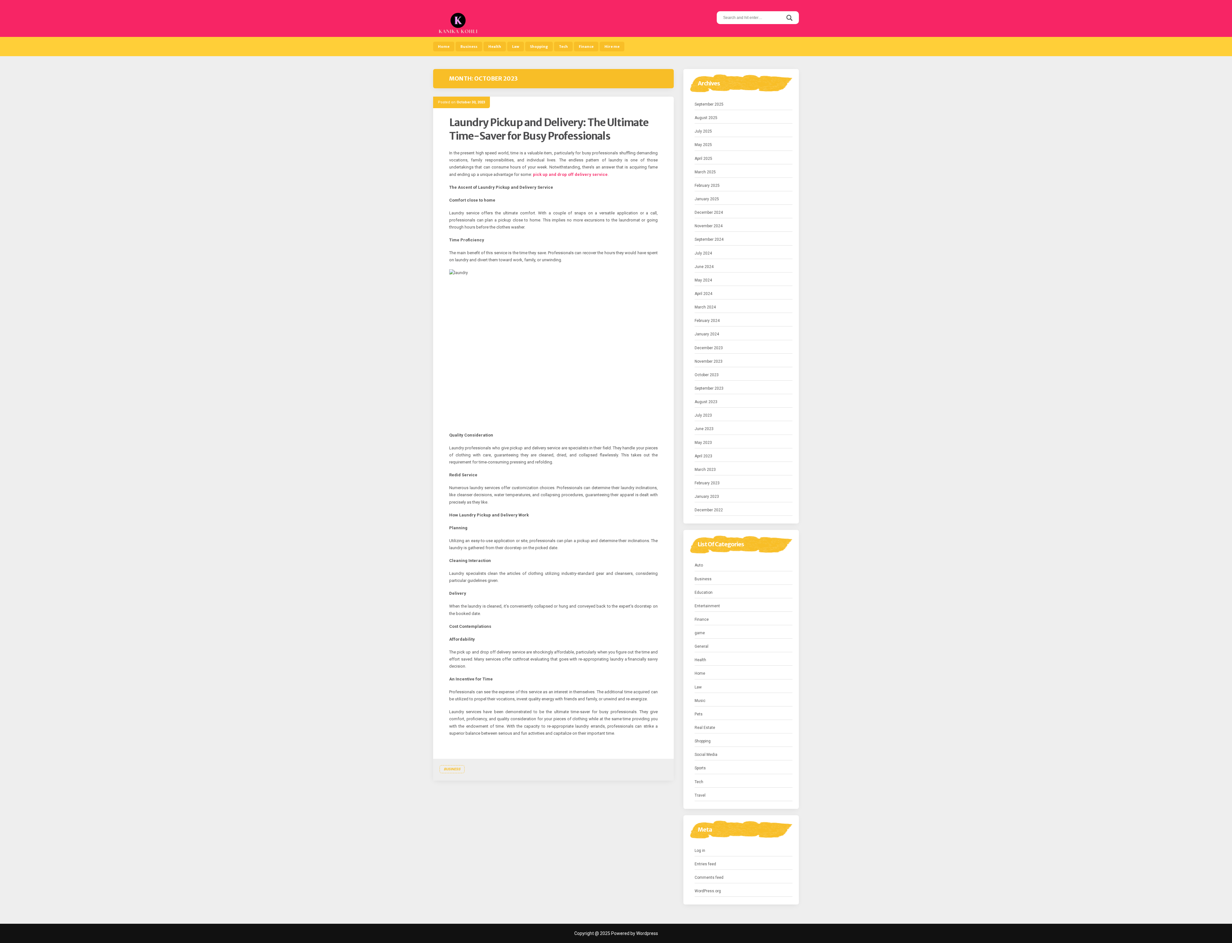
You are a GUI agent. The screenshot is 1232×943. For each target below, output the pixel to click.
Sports (700, 768)
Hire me (612, 46)
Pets (699, 714)
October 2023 (707, 375)
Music (700, 700)
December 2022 (709, 510)
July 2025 (703, 131)
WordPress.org (708, 891)
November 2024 (709, 226)
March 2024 (705, 307)
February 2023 (707, 483)
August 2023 (706, 402)
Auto (699, 565)
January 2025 (707, 199)
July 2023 (703, 415)
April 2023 (703, 456)
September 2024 (709, 239)
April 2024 (703, 293)
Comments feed (709, 877)
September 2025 (709, 104)
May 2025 (703, 145)
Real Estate (705, 727)
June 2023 (704, 429)
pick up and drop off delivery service (570, 174)
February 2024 (707, 320)
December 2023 (709, 348)
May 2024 (703, 280)
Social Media (706, 754)
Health (494, 46)
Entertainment (707, 606)
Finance (586, 46)
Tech (563, 46)
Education (704, 592)
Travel (700, 795)
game (700, 633)
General (701, 646)
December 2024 (709, 212)
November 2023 (709, 361)
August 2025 (706, 118)
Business (468, 46)
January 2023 (707, 496)
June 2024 (704, 266)
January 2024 (707, 334)
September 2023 (709, 388)
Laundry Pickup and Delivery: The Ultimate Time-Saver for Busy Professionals (548, 129)
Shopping (539, 46)
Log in (700, 850)
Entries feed (705, 864)
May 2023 (703, 442)
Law (515, 46)
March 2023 (705, 469)
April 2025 (703, 158)
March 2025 (705, 172)
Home (443, 46)
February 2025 (707, 185)
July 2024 (703, 253)
